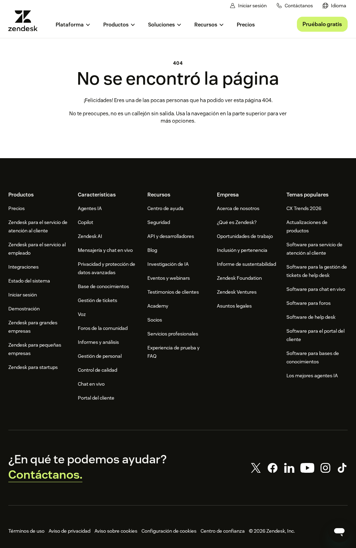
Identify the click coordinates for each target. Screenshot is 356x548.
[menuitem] (334, 5)
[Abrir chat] (339, 531)
